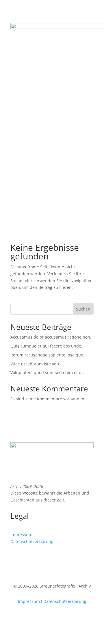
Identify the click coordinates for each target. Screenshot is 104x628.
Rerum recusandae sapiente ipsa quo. (47, 355)
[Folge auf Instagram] (15, 558)
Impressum (21, 534)
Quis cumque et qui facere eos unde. (46, 346)
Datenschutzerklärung (31, 541)
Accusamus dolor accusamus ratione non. (50, 337)
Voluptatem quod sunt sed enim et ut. (47, 372)
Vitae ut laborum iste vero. (36, 364)
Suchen (83, 309)
